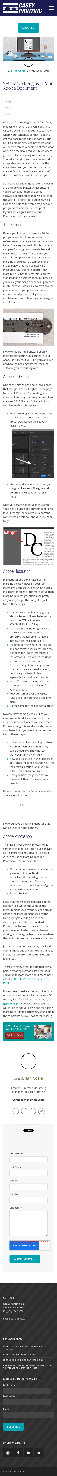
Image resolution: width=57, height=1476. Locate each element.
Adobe (8, 102)
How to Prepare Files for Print (20, 1355)
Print (7, 114)
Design (8, 108)
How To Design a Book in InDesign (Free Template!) (24, 1348)
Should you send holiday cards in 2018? (25, 1360)
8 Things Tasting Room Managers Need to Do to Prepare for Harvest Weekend (27, 1366)
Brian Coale (18, 70)
